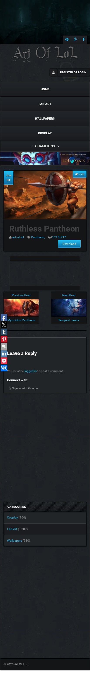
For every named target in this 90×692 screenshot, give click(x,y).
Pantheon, (38, 237)
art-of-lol (18, 237)
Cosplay (45, 133)
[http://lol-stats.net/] (45, 158)
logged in (30, 371)
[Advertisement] (45, 272)
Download (69, 244)
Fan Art (45, 104)
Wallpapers (45, 118)
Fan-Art (12, 529)
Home (45, 89)
